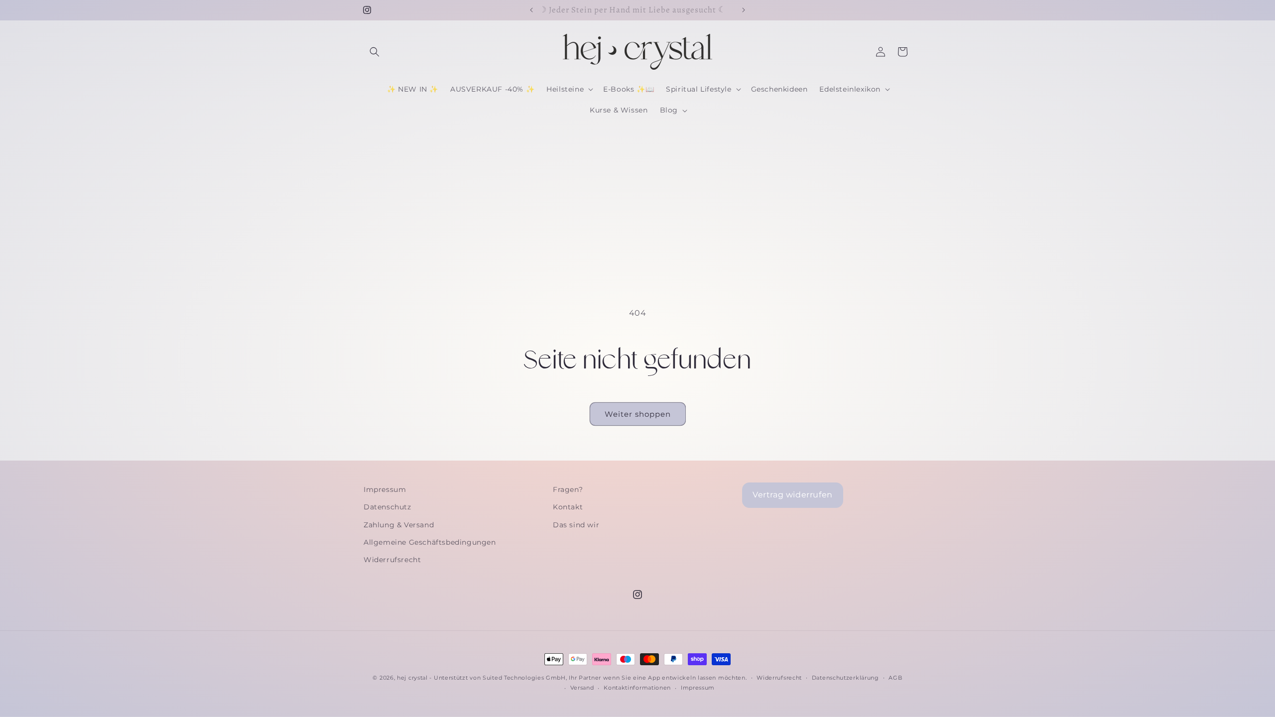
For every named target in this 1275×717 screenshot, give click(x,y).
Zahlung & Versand (399, 524)
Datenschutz (387, 506)
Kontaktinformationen (637, 687)
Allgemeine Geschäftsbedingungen (430, 542)
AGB (895, 677)
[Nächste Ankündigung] (744, 9)
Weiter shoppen (638, 414)
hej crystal (412, 677)
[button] (374, 52)
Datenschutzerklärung (845, 677)
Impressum (385, 489)
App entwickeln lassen (682, 677)
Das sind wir (576, 524)
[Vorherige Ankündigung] (531, 9)
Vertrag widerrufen (793, 494)
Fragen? (568, 489)
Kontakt (568, 506)
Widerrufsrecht (392, 559)
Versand (582, 687)
